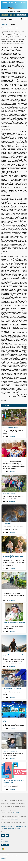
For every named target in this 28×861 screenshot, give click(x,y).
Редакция (3, 858)
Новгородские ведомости (14, 819)
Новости (3, 19)
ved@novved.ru (21, 813)
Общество (4, 24)
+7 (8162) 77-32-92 (16, 812)
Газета (10, 19)
